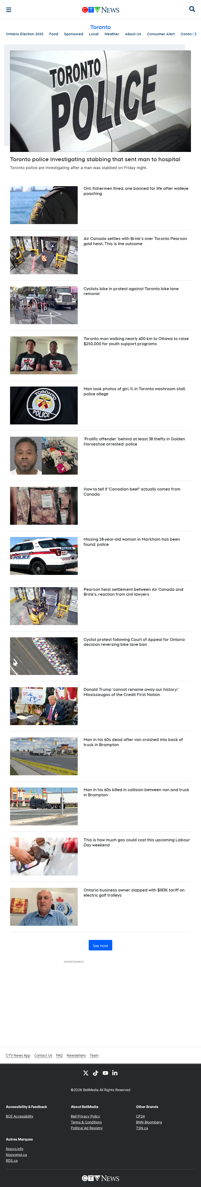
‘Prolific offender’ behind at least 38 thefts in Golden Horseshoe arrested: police (134, 441)
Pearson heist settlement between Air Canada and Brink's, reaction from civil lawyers (133, 592)
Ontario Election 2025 (24, 34)
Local (94, 34)
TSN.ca (142, 1128)
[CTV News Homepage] (100, 10)
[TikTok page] (96, 1073)
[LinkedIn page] (115, 1073)
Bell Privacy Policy (85, 1116)
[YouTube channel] (105, 1073)
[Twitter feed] (86, 1073)
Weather (111, 34)
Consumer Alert (161, 34)
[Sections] (9, 10)
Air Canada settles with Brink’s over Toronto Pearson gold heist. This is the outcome (135, 241)
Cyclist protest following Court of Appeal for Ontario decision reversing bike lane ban (134, 642)
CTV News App (18, 1055)
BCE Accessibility (19, 1116)
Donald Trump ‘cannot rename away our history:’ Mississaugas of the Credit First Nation (131, 692)
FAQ (59, 1055)
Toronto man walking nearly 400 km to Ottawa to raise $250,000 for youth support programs (136, 341)
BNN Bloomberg (149, 1122)
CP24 (140, 1116)
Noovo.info (14, 1149)
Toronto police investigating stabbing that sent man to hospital (95, 159)
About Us (133, 34)
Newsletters (76, 1055)
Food (53, 34)
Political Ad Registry (87, 1128)
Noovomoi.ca (16, 1155)
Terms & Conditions (86, 1122)
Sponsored (73, 34)
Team (94, 1055)
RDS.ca (12, 1160)
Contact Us (43, 1055)
